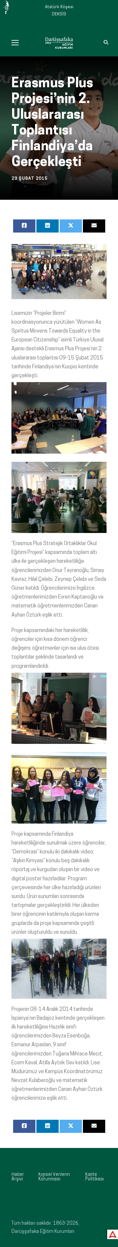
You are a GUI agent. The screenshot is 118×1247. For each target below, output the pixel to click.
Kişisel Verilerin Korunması (54, 1177)
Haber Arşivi (17, 1177)
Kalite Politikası (94, 1177)
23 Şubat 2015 (29, 178)
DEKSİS (59, 14)
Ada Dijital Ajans (111, 1233)
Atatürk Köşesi (59, 7)
